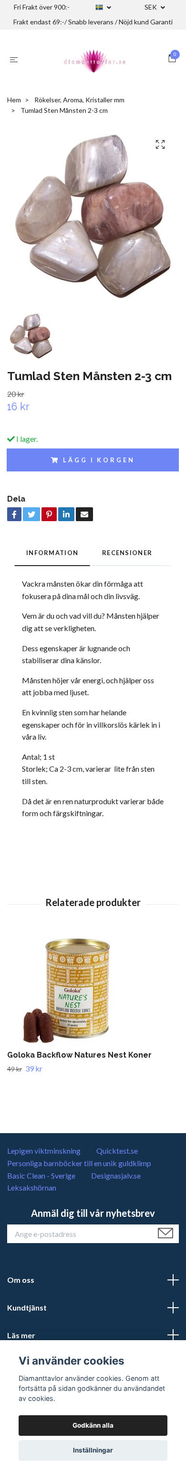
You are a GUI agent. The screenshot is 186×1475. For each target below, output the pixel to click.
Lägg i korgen (98, 460)
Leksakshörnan (31, 1187)
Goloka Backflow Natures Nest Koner (79, 1055)
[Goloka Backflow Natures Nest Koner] (93, 990)
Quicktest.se (117, 1150)
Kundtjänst (27, 1307)
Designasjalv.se (116, 1175)
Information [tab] (52, 553)
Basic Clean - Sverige (41, 1175)
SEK (151, 7)
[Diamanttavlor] (95, 59)
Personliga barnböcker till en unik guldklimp (79, 1163)
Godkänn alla (93, 1425)
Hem (14, 100)
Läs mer (21, 1335)
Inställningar (93, 1450)
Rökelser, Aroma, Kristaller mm (79, 100)
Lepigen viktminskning (44, 1150)
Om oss (20, 1279)
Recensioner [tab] (127, 553)
